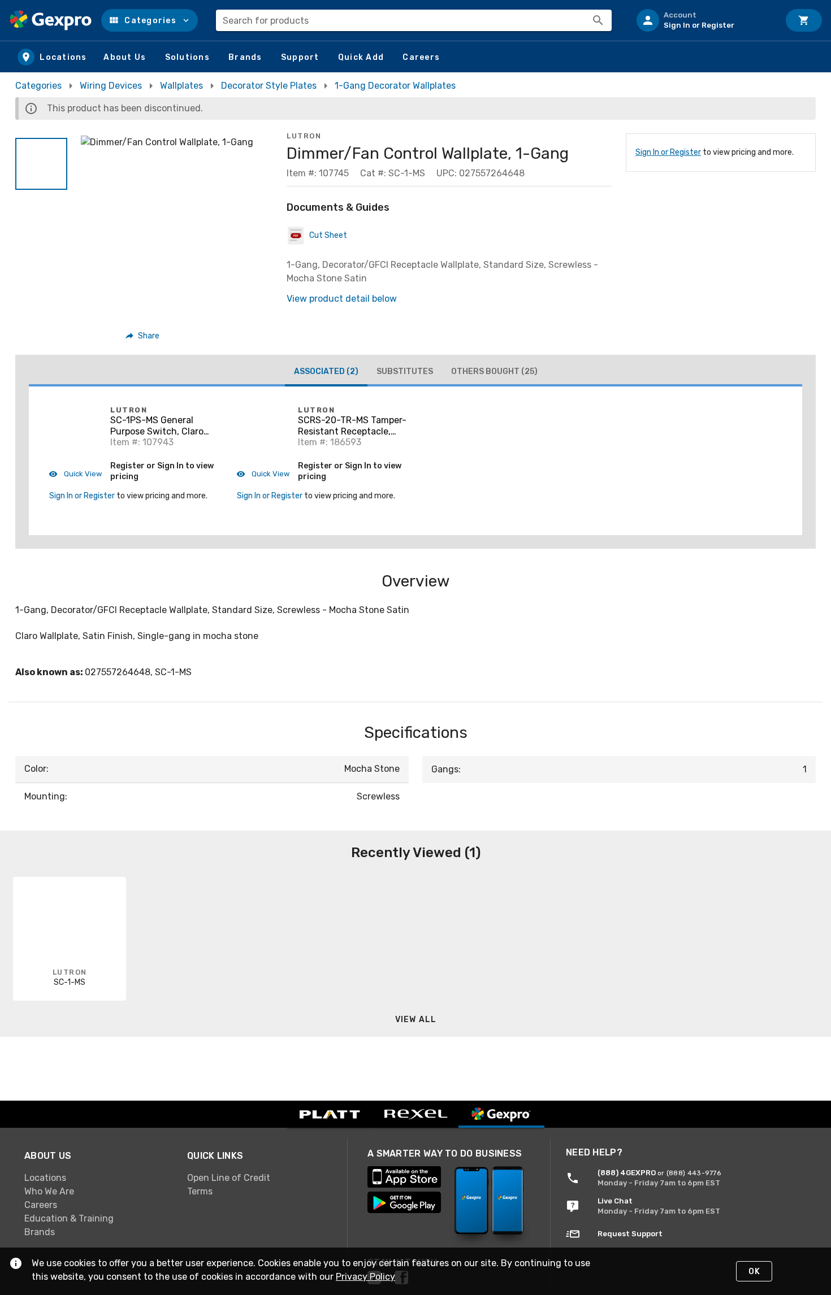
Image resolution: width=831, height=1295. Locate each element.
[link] (96, 1177)
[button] (149, 20)
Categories (38, 85)
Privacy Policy (365, 1276)
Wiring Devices (111, 85)
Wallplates (181, 85)
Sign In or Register (668, 152)
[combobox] (414, 20)
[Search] (598, 20)
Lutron (304, 136)
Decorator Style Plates (269, 85)
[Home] (50, 20)
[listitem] (703, 20)
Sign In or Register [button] (82, 496)
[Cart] (804, 20)
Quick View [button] (82, 474)
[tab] (326, 372)
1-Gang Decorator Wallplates (395, 85)
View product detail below (342, 298)
